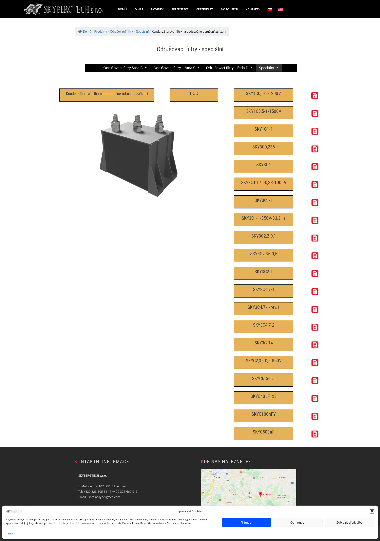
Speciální (266, 67)
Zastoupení (229, 9)
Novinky (157, 9)
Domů (122, 9)
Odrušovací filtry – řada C (174, 67)
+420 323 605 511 (96, 491)
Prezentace (179, 9)
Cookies (10, 533)
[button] (372, 511)
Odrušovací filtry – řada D (227, 67)
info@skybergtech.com (104, 497)
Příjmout (246, 522)
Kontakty (253, 9)
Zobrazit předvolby (349, 522)
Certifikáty (204, 9)
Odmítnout (297, 522)
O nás (139, 9)
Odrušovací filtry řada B (123, 67)
